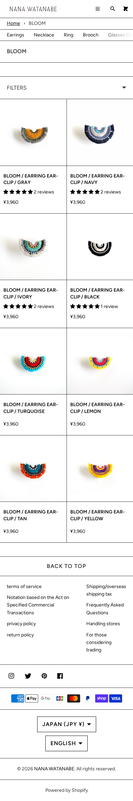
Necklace (44, 35)
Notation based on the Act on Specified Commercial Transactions (38, 605)
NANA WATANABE (54, 769)
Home (13, 23)
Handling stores (103, 624)
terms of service (24, 586)
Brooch (91, 35)
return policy (20, 635)
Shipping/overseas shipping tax (106, 590)
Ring (68, 35)
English (63, 743)
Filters (17, 87)
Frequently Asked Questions (105, 608)
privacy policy (21, 624)
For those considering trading (99, 642)
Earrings (15, 35)
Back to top (66, 566)
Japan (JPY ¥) (63, 724)
